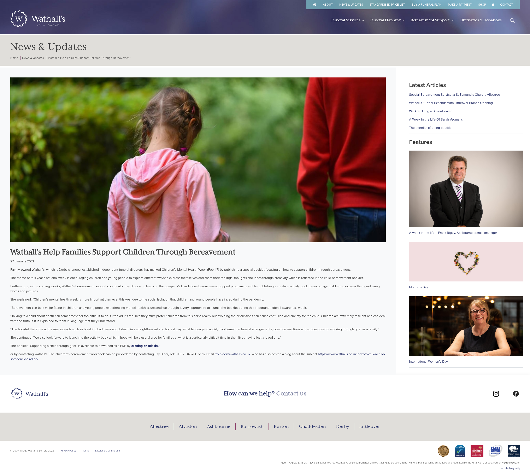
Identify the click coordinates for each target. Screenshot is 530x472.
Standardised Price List (387, 4)
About (328, 4)
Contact (506, 4)
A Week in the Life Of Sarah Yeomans (436, 119)
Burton (281, 426)
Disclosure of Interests (107, 450)
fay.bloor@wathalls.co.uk (232, 354)
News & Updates (351, 4)
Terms (86, 450)
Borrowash (252, 426)
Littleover (369, 426)
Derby (342, 426)
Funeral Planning (385, 20)
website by (510, 468)
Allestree (159, 426)
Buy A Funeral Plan (426, 4)
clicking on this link (145, 346)
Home (14, 58)
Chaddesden (312, 426)
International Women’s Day (428, 362)
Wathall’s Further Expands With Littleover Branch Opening (451, 103)
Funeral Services (345, 20)
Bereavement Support (430, 20)
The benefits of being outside (430, 128)
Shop (482, 4)
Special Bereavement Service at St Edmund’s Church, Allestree (454, 95)
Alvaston (188, 426)
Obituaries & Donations (481, 20)
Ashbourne (218, 426)
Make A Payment (460, 4)
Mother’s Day (418, 287)
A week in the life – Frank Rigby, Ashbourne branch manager (453, 233)
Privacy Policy (68, 450)
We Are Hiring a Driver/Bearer (430, 111)
